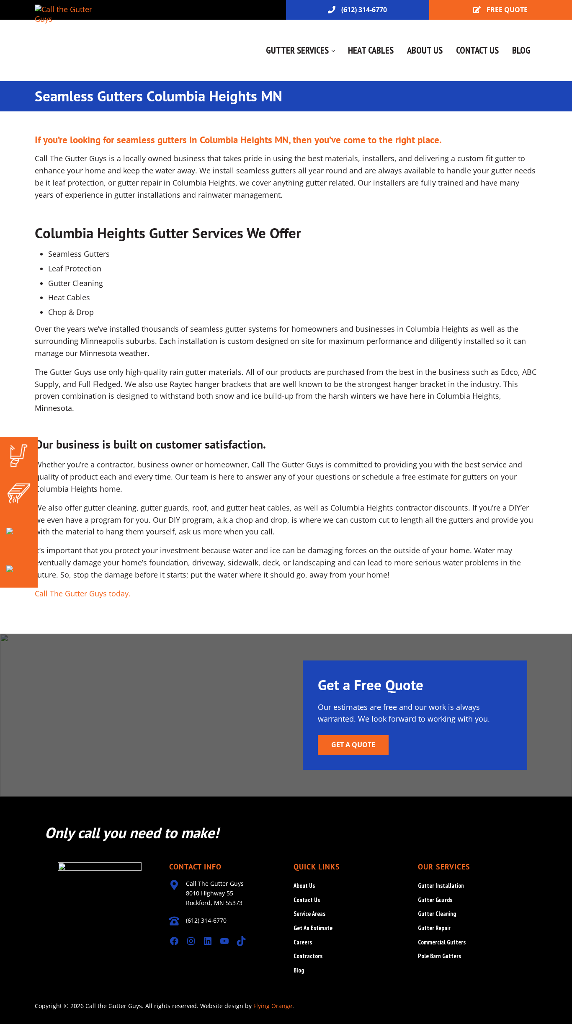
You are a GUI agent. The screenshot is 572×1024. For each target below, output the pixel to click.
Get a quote (353, 744)
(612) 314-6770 (364, 9)
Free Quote (507, 9)
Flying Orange (272, 1006)
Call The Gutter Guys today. (84, 593)
